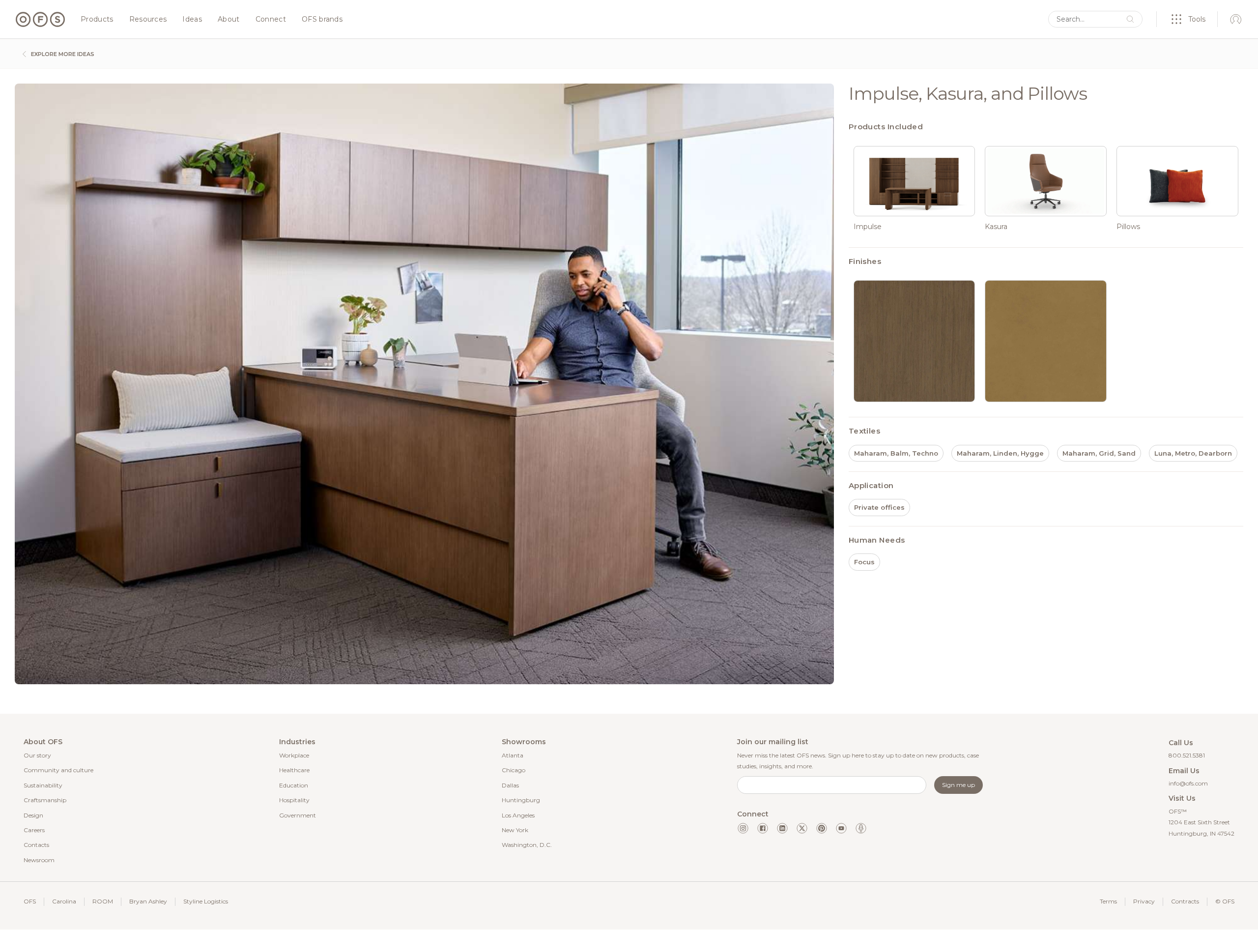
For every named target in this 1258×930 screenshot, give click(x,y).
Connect (271, 20)
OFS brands (322, 20)
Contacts (36, 844)
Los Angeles (518, 815)
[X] (802, 828)
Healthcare (294, 770)
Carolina (64, 901)
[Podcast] (861, 828)
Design (33, 815)
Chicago (513, 770)
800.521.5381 (1187, 755)
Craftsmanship (45, 800)
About (229, 20)
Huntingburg (521, 800)
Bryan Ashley (148, 901)
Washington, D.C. (527, 844)
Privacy (1144, 901)
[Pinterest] (822, 828)
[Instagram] (743, 828)
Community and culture (58, 770)
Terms (1108, 901)
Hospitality (294, 800)
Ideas (192, 20)
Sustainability (43, 785)
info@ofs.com (1188, 783)
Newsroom (39, 860)
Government (297, 815)
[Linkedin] (782, 828)
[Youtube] (841, 828)
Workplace (294, 755)
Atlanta (512, 755)
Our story (37, 755)
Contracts (1185, 901)
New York (515, 830)
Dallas (510, 785)
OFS (30, 901)
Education (293, 785)
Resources (148, 20)
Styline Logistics (205, 901)
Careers (34, 830)
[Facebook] (763, 828)
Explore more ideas (61, 54)
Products (97, 20)
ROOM (102, 901)
